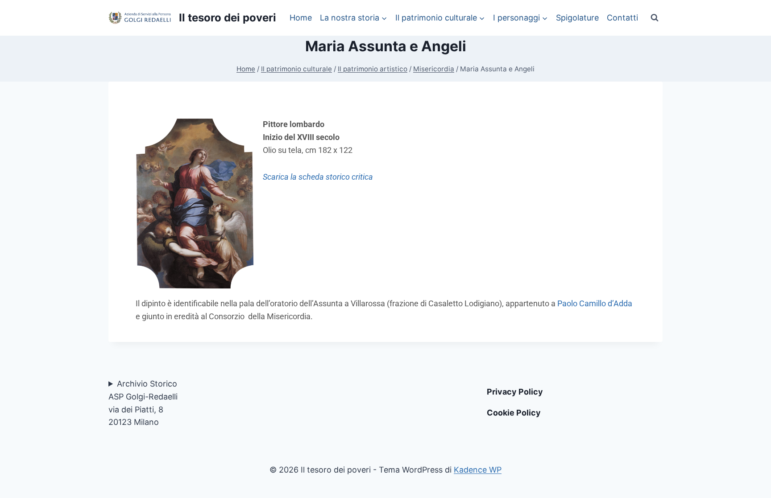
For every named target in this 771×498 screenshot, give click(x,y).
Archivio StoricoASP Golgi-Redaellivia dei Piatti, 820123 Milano (143, 403)
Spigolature (577, 17)
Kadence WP (478, 469)
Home (301, 17)
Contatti (622, 17)
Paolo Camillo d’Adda (594, 303)
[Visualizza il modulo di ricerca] (655, 18)
